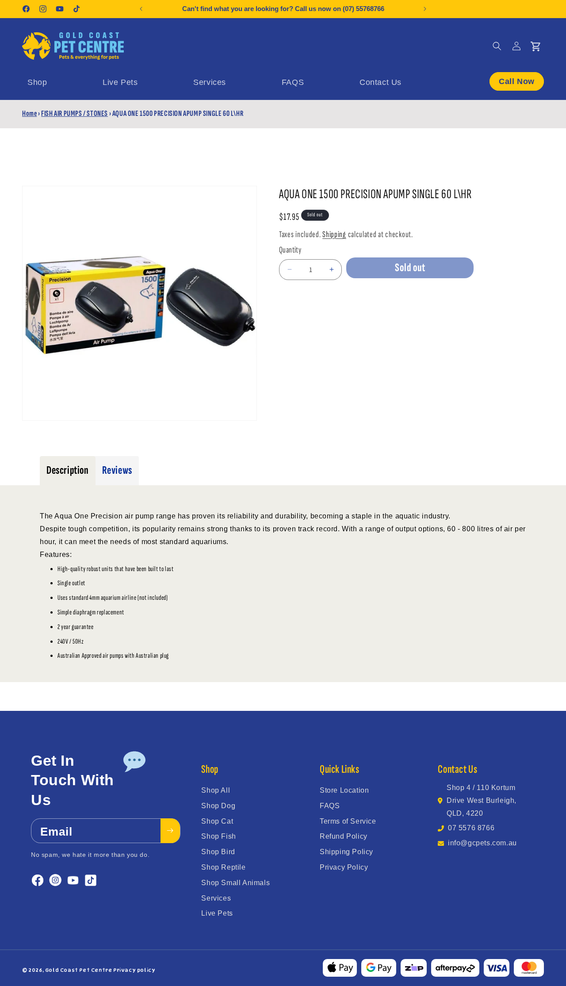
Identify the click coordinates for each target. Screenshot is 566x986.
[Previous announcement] (141, 8)
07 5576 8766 (471, 828)
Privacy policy (134, 970)
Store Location (344, 790)
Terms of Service (348, 821)
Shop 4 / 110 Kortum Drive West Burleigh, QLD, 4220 (481, 800)
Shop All (215, 790)
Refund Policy (343, 836)
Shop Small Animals (235, 882)
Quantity (290, 250)
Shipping (334, 234)
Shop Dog (218, 806)
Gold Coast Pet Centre (78, 970)
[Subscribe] (170, 830)
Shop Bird (218, 852)
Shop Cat (217, 821)
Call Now (517, 81)
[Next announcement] (425, 8)
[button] (497, 46)
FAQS (330, 806)
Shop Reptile (223, 867)
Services (216, 898)
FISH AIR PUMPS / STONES (74, 113)
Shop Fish (218, 836)
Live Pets (217, 913)
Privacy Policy (344, 867)
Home (29, 113)
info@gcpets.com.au (482, 843)
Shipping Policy (346, 852)
